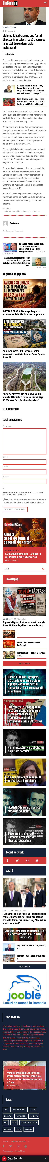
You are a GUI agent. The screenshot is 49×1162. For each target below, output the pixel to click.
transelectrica (34, 211)
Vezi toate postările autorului (13, 231)
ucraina (28, 1129)
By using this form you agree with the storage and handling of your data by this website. (25, 501)
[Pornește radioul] (4, 1158)
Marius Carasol (22, 211)
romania (7, 1129)
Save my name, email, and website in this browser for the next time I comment (23, 493)
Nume (5, 457)
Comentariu (7, 426)
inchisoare (13, 211)
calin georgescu (19, 1110)
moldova (34, 1116)
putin (14, 1123)
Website (5, 477)
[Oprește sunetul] (45, 1159)
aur (5, 1110)
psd (5, 1123)
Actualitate (7, 209)
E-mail (5, 467)
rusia (18, 1129)
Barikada (10, 54)
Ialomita (7, 1116)
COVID (33, 1110)
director (5, 211)
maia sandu (20, 1116)
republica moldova (29, 1123)
